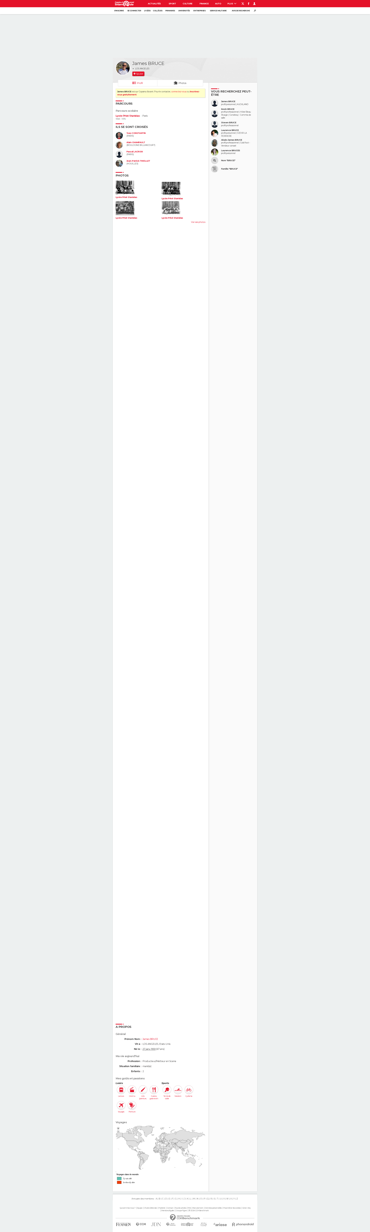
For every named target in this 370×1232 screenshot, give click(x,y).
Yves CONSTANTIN (136, 133)
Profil (140, 83)
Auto (218, 3)
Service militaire (218, 11)
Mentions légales (167, 1211)
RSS (189, 1208)
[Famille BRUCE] (214, 169)
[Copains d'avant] (187, 1224)
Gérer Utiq (246, 1208)
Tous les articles (180, 1208)
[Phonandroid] (243, 1224)
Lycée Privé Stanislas (128, 115)
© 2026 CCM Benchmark (199, 1211)
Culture (187, 3)
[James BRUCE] (123, 68)
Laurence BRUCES (230, 150)
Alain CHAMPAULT (135, 142)
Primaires (170, 11)
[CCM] (140, 1224)
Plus (230, 3)
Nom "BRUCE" (228, 160)
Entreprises (199, 11)
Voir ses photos (198, 222)
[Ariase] (220, 1224)
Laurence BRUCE (230, 130)
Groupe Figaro (181, 1211)
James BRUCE (228, 101)
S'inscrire (119, 11)
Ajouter (139, 73)
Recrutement (198, 1208)
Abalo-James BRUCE (231, 140)
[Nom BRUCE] (214, 160)
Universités (184, 11)
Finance (204, 3)
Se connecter (134, 11)
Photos (182, 83)
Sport (172, 3)
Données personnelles (213, 1208)
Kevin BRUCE (227, 109)
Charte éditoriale (150, 1208)
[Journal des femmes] (123, 1224)
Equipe (140, 1208)
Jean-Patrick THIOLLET (138, 161)
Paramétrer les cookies (232, 1208)
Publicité (162, 1208)
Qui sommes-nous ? (127, 1208)
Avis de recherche (241, 11)
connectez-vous (178, 91)
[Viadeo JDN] (203, 1224)
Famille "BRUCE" (229, 169)
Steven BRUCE (228, 122)
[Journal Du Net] (156, 1224)
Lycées (147, 11)
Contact (170, 1208)
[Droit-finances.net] (171, 1224)
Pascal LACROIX (134, 151)
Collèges (157, 11)
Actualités (154, 3)
